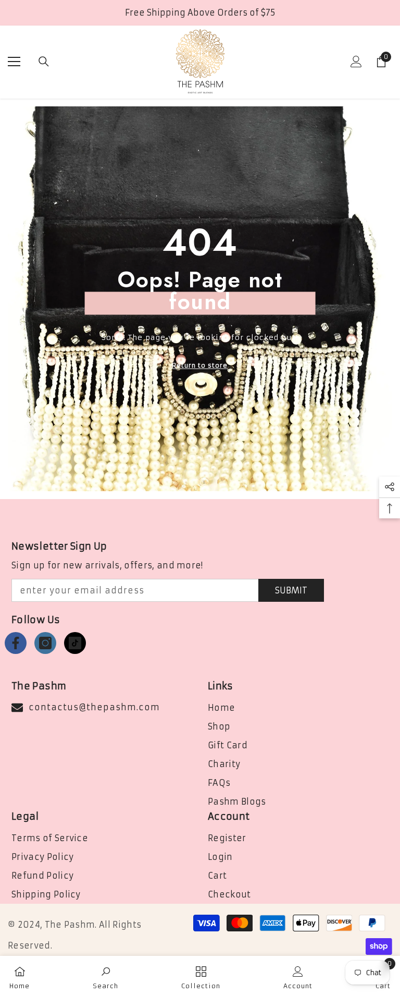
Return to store (200, 365)
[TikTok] (75, 643)
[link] (105, 975)
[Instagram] (45, 643)
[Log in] (356, 61)
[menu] (14, 61)
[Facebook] (16, 643)
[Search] (44, 61)
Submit (291, 590)
